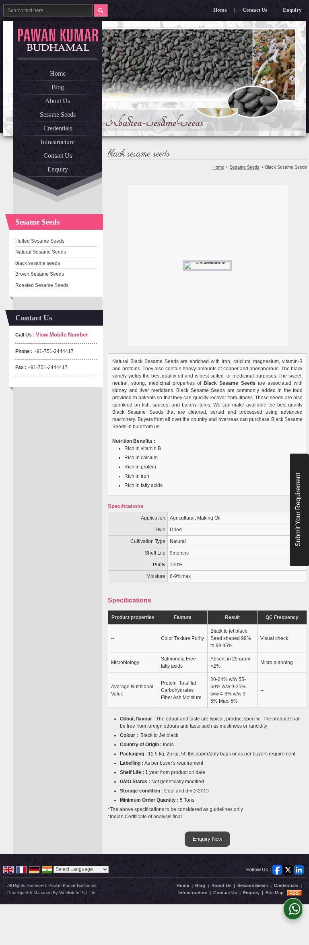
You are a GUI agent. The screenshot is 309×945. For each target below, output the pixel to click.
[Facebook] (277, 869)
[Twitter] (288, 869)
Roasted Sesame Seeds (41, 285)
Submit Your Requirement (298, 510)
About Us (57, 100)
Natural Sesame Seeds (40, 252)
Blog (58, 87)
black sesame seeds (37, 263)
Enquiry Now (207, 839)
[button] (62, 335)
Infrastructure (57, 141)
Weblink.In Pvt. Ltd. (78, 892)
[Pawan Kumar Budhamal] (58, 40)
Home (220, 10)
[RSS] (294, 892)
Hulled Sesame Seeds (39, 241)
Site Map (275, 892)
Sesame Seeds (58, 114)
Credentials (57, 128)
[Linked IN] (299, 869)
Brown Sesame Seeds (39, 274)
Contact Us (255, 10)
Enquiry (292, 10)
